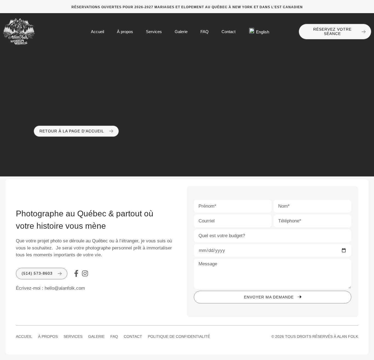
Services (154, 31)
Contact (228, 31)
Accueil (97, 31)
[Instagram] (85, 273)
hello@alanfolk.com (65, 288)
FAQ (204, 31)
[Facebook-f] (76, 273)
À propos (125, 31)
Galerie (181, 31)
